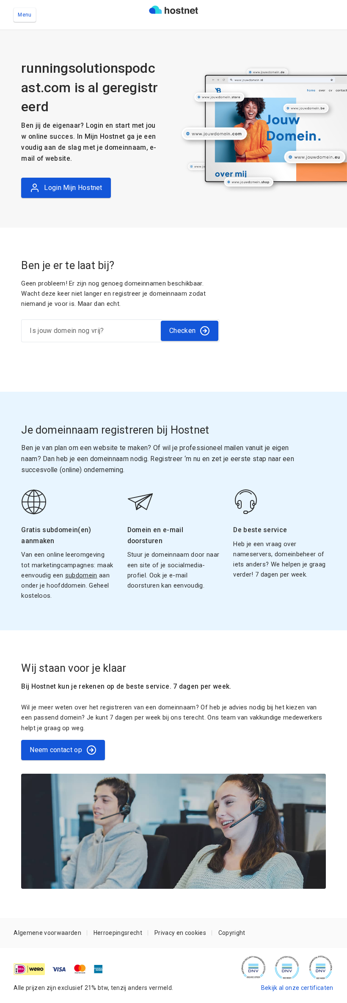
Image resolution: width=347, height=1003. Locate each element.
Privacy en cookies (180, 932)
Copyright (231, 932)
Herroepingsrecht (118, 932)
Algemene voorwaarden (47, 932)
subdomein (81, 575)
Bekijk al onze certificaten (297, 987)
